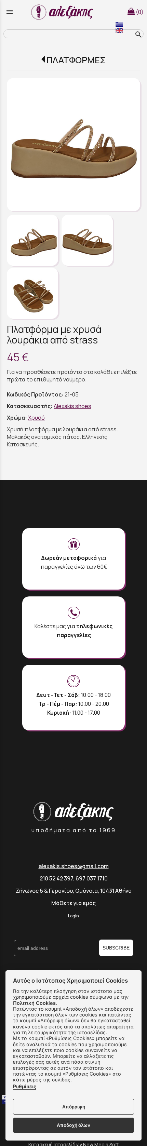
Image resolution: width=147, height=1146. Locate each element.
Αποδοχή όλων (73, 1125)
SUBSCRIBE (116, 947)
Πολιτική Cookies (34, 1003)
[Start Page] (63, 12)
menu (9, 12)
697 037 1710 (92, 878)
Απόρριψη (73, 1106)
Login (73, 916)
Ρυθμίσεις (24, 1086)
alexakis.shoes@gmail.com (74, 866)
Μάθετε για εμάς (73, 903)
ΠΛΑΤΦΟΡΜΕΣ (76, 60)
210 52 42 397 (56, 878)
